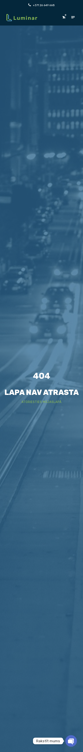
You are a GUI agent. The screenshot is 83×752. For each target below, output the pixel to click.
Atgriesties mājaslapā (41, 402)
